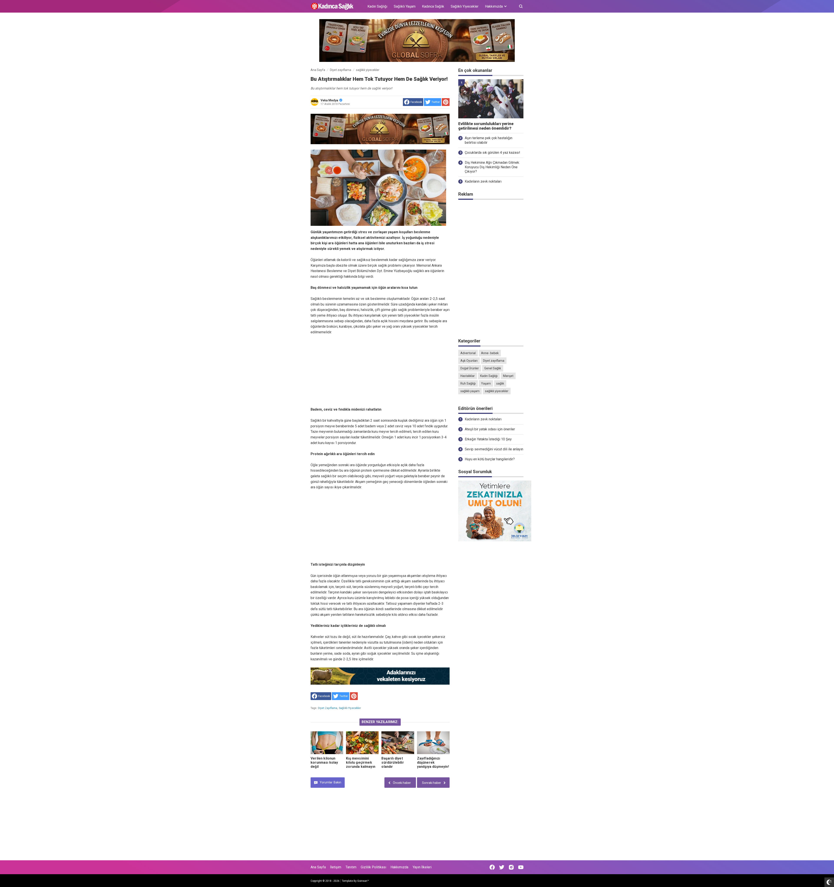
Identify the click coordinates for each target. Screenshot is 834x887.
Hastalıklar (467, 376)
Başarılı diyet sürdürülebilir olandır (392, 762)
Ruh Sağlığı (468, 383)
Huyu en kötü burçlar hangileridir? (490, 459)
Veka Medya (329, 100)
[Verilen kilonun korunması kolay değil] (327, 742)
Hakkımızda (399, 867)
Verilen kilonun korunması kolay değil (324, 762)
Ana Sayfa (318, 867)
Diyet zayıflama (327, 708)
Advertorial (468, 353)
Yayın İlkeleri (422, 867)
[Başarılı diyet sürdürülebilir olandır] (397, 742)
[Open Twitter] (501, 867)
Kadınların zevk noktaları (483, 181)
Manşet (508, 376)
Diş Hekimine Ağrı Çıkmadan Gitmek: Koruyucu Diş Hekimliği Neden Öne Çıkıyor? (492, 167)
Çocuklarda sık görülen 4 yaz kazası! (492, 152)
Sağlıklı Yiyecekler (464, 6)
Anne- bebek (490, 353)
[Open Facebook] (492, 867)
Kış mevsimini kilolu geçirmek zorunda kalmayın (360, 762)
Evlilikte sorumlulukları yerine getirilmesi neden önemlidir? (485, 126)
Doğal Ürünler (469, 368)
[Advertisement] (380, 370)
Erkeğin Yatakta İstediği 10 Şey (488, 439)
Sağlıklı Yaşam (404, 6)
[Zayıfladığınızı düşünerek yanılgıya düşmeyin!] (433, 742)
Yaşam (486, 383)
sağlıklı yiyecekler (350, 708)
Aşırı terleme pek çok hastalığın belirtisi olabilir (488, 140)
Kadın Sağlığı (377, 6)
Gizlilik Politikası (373, 867)
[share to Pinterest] (446, 102)
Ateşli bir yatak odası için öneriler (490, 429)
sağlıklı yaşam (470, 391)
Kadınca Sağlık (433, 6)
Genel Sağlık (492, 368)
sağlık (500, 383)
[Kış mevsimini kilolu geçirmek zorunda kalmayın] (362, 742)
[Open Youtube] (520, 867)
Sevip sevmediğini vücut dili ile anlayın (494, 449)
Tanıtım (351, 867)
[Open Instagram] (511, 867)
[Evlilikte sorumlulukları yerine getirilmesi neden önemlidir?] (490, 98)
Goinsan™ (363, 880)
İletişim (335, 867)
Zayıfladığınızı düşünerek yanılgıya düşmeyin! (433, 762)
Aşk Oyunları (469, 360)
